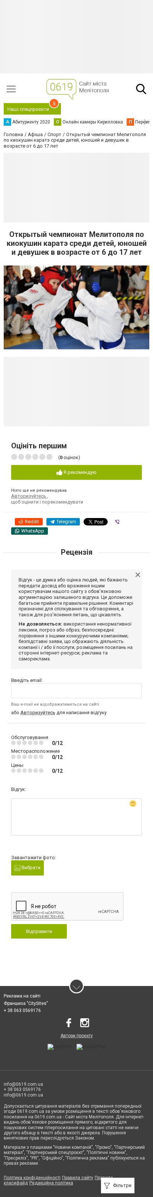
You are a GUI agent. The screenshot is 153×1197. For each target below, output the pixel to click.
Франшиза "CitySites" (26, 1003)
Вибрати (30, 867)
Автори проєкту (77, 1035)
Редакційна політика (51, 1183)
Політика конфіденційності (32, 1177)
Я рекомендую (79, 472)
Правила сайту (77, 1177)
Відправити (39, 931)
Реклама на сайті (22, 996)
